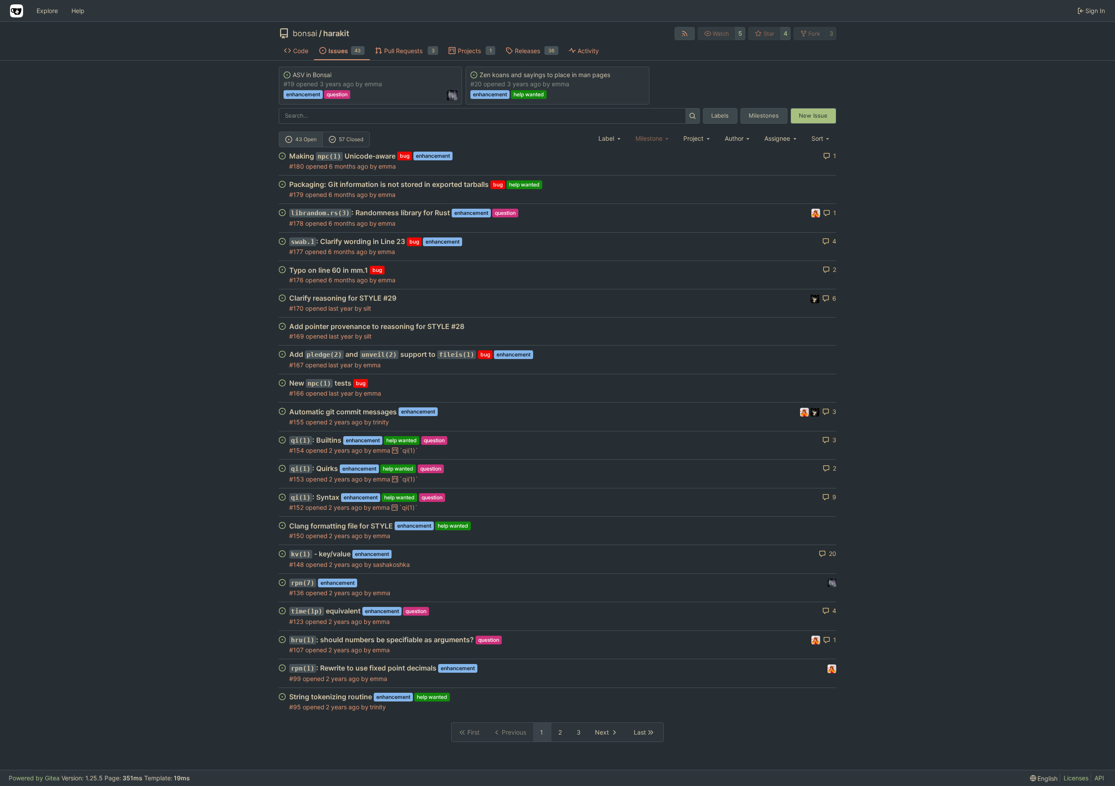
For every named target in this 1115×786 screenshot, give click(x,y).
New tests (320, 383)
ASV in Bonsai (312, 74)
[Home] (16, 11)
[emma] (815, 212)
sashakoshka (391, 564)
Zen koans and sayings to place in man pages (545, 74)
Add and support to (381, 354)
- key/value (321, 553)
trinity (381, 422)
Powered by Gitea (34, 778)
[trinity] (815, 298)
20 (832, 553)
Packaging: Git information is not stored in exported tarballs (389, 184)
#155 (296, 422)
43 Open (306, 139)
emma (373, 84)
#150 (296, 535)
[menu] (821, 138)
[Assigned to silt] (452, 95)
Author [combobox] (734, 138)
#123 (296, 621)
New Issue (813, 115)
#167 (296, 365)
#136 (296, 592)
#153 (296, 479)
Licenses (1076, 778)
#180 (296, 166)
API (1099, 778)
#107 (296, 650)
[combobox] (610, 138)
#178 (296, 223)
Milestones (764, 115)
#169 (296, 336)
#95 (295, 707)
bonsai (305, 33)
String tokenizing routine (330, 696)
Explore (47, 10)
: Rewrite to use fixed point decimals (363, 668)
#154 (296, 450)
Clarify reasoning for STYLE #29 (342, 298)
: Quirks (314, 468)
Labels (720, 115)
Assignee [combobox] (777, 138)
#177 (296, 251)
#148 (296, 564)
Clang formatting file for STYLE (341, 526)
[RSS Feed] (685, 33)
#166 (296, 393)
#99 (295, 678)
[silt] (832, 582)
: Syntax (315, 497)
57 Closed (351, 139)
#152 (296, 507)
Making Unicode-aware (342, 156)
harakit (336, 33)
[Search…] (693, 115)
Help (77, 10)
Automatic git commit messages (343, 411)
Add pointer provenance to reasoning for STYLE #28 (376, 326)
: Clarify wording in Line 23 (348, 241)
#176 (296, 280)
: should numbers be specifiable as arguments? (382, 639)
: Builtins (316, 440)
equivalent (326, 610)
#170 (296, 308)
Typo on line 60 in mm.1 (328, 270)
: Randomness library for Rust (370, 212)
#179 (296, 194)
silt (367, 308)
